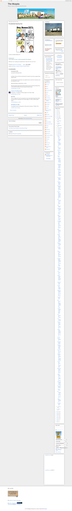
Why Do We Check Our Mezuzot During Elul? (49, 60)
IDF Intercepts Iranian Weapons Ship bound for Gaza (59, 304)
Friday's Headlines (59, 339)
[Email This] (25, 64)
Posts (47, 75)
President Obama (26, 66)
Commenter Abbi (49, 90)
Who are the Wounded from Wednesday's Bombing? (59, 194)
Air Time (47, 84)
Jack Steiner (48, 97)
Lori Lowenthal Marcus (48, 110)
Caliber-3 (16, 59)
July (58, 129)
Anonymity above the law (59, 386)
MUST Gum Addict (49, 116)
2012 (58, 115)
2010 (58, 411)
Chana (47, 88)
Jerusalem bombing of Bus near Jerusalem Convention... (59, 224)
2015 (58, 111)
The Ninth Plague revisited (59, 179)
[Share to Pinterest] (29, 64)
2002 (58, 421)
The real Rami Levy (58, 298)
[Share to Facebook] (28, 64)
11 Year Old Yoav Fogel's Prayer (59, 287)
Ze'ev (47, 140)
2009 (58, 413)
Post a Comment (13, 110)
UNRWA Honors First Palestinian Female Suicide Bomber (59, 357)
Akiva (47, 86)
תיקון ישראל (48, 142)
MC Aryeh (47, 114)
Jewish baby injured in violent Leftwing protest (59, 377)
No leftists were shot (59, 404)
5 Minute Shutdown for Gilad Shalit (59, 347)
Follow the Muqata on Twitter (59, 51)
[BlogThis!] (26, 64)
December (59, 118)
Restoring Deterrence (49, 155)
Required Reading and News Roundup (59, 188)
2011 (58, 117)
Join (56, 450)
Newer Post (11, 115)
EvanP (47, 92)
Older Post (39, 115)
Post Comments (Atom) (27, 118)
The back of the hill (49, 135)
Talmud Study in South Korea (59, 183)
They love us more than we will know (59, 152)
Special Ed (48, 133)
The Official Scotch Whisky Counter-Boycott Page (18, 128)
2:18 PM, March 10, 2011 (15, 88)
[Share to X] (27, 64)
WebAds (50, 45)
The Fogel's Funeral (59, 319)
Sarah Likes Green (49, 123)
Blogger (45, 508)
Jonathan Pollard (19, 66)
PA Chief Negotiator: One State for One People (59, 68)
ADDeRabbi (48, 82)
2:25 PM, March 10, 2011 (15, 94)
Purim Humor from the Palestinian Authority (59, 254)
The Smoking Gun (59, 148)
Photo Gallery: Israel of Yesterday (59, 144)
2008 (58, 414)
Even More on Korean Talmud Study (59, 138)
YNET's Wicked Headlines (59, 400)
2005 (58, 418)
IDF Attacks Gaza (59, 206)
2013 (58, 114)
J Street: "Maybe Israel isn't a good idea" (59, 311)
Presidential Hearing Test (59, 351)
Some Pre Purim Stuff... (59, 283)
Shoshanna (48, 129)
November (59, 120)
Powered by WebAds (48, 40)
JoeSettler (47, 104)
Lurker (47, 112)
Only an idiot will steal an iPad (59, 268)
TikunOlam (48, 137)
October (59, 123)
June (59, 130)
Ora (46, 120)
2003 (58, 420)
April (58, 133)
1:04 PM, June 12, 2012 (15, 107)
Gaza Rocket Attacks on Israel (59, 231)
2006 (58, 417)
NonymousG (48, 118)
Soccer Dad (48, 131)
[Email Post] (24, 64)
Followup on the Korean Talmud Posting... (59, 160)
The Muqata (13, 4)
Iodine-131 (58, 156)
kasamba (47, 144)
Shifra (47, 127)
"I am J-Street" (59, 389)
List (56, 448)
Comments (48, 77)
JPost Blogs (48, 158)
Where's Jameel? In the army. (59, 244)
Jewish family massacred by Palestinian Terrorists (59, 332)
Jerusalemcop (48, 102)
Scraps (47, 125)
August (59, 127)
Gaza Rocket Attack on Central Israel (59, 217)
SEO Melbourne (14, 104)
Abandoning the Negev (59, 342)
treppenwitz (48, 149)
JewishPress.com (48, 455)
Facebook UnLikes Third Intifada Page (59, 166)
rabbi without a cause (48, 147)
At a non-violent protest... (59, 248)
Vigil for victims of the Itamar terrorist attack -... (59, 278)
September (59, 125)
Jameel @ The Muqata (48, 100)
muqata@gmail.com (59, 97)
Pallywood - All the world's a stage (59, 383)
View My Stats (10, 504)
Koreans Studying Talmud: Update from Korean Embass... (59, 173)
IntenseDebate (58, 75)
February (59, 406)
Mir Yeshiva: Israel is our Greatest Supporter (59, 394)
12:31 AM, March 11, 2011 (16, 102)
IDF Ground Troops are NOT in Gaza (59, 201)
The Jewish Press (49, 58)
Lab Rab (47, 106)
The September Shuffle (59, 316)
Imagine (58, 337)
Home (25, 115)
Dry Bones (14, 66)
